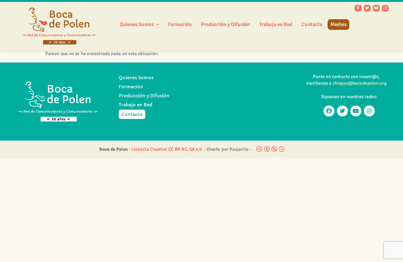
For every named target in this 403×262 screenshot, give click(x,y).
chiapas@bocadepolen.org (359, 83)
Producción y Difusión (225, 24)
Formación (180, 24)
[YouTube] (376, 8)
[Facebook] (358, 8)
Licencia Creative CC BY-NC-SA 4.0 (167, 149)
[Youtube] (355, 111)
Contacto (312, 24)
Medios (338, 24)
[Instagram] (385, 8)
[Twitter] (367, 8)
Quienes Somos (137, 24)
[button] (139, 24)
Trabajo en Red (275, 24)
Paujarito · (240, 149)
